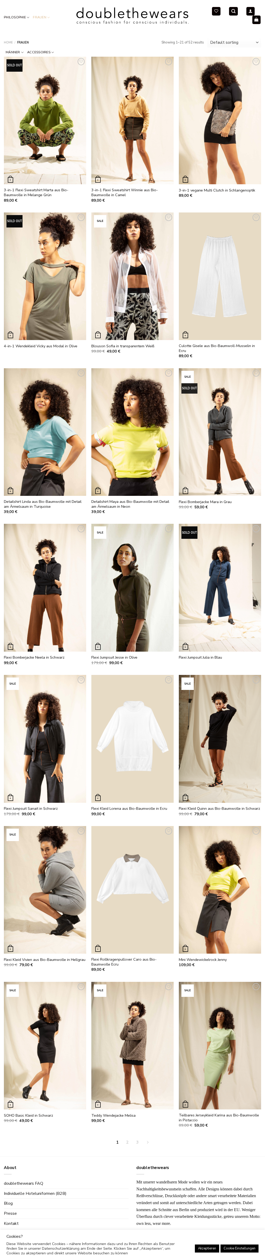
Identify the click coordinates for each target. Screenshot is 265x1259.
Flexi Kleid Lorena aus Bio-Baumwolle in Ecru (129, 808)
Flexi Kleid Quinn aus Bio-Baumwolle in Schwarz (219, 808)
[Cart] (256, 20)
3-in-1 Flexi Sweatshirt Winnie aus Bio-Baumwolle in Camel (124, 192)
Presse (10, 1213)
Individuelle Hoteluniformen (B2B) (35, 1193)
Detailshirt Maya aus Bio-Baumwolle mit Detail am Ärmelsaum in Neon (130, 504)
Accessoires (38, 52)
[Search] (233, 11)
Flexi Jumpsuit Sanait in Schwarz (31, 808)
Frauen (39, 17)
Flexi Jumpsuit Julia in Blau (200, 657)
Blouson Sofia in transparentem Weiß (122, 346)
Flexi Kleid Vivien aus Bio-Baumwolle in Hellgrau (44, 959)
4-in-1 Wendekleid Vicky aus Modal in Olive (40, 346)
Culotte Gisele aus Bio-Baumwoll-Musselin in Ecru (217, 348)
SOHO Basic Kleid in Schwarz (28, 1115)
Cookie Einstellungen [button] (239, 1248)
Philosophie (15, 17)
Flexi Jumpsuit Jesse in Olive (114, 657)
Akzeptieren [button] (207, 1248)
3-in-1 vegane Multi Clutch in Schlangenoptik (217, 190)
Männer (13, 52)
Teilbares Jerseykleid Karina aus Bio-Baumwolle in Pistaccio (219, 1117)
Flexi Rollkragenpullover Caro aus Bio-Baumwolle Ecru (124, 962)
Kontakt (11, 1223)
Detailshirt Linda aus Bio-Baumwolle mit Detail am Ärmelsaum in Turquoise (43, 504)
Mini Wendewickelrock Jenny (203, 959)
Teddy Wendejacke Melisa (113, 1115)
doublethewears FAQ (23, 1183)
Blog (8, 1203)
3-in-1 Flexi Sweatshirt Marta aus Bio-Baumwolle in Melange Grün (36, 192)
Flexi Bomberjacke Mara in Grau (205, 501)
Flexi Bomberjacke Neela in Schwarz (34, 657)
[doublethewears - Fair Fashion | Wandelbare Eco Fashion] (132, 15)
